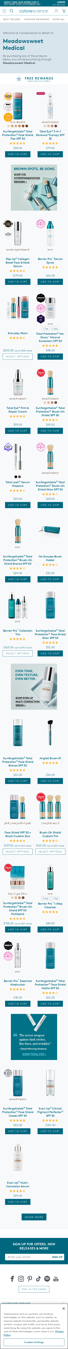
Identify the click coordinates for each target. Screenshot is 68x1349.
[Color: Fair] (8, 126)
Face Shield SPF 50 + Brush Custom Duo (18, 834)
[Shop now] (34, 687)
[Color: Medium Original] (48, 126)
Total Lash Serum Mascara (18, 484)
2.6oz (55, 328)
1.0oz (55, 898)
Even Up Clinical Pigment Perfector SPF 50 (50, 1112)
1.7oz (45, 328)
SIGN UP (57, 1257)
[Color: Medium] (16, 126)
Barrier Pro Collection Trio (17, 632)
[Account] (56, 11)
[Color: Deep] (23, 126)
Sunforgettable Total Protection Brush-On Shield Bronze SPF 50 (17, 560)
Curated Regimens (36, 19)
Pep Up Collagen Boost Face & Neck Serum (18, 262)
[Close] (64, 1309)
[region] (34, 1326)
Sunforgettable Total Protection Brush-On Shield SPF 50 (50, 411)
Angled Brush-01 (50, 758)
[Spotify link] (47, 1279)
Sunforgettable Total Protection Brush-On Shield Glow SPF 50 (50, 485)
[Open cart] (63, 11)
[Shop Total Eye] (34, 1037)
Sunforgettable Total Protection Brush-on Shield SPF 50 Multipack (17, 908)
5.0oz (45, 898)
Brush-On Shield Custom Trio (50, 834)
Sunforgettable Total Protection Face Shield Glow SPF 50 (50, 634)
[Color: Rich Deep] (26, 126)
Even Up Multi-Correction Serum (17, 1184)
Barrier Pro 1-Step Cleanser (50, 905)
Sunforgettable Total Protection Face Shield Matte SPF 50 (50, 984)
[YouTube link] (56, 1279)
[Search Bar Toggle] (11, 11)
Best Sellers (11, 19)
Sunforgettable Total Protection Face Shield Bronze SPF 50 (17, 762)
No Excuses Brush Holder (50, 558)
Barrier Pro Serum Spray (50, 260)
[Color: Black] (16, 476)
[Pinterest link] (30, 1279)
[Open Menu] (4, 11)
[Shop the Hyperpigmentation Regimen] (34, 188)
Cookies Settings (34, 1342)
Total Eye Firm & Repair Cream (18, 409)
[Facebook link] (12, 1279)
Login (58, 3)
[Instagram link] (21, 1279)
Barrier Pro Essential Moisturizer (18, 982)
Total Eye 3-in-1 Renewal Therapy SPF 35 (50, 135)
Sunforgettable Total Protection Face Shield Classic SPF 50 (17, 1112)
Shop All (59, 19)
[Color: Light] (12, 126)
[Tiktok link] (38, 1279)
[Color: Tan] (19, 126)
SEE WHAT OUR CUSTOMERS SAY (20, 4)
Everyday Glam (18, 333)
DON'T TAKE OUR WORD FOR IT (19, 2)
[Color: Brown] (19, 476)
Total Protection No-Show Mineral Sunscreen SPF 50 (50, 337)
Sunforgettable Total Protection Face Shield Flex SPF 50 (17, 135)
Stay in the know (34, 1289)
